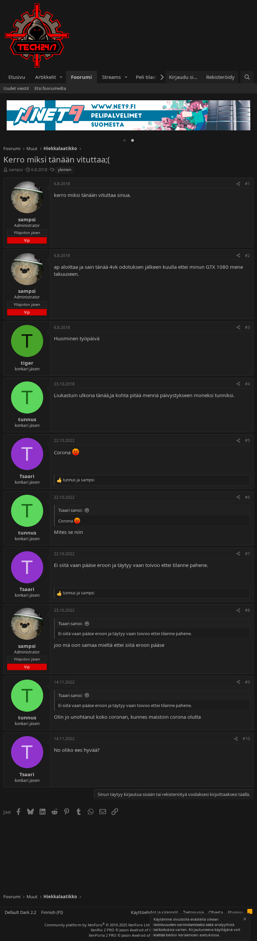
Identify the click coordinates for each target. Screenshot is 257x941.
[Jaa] (238, 184)
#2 (247, 255)
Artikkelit (45, 77)
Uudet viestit (16, 88)
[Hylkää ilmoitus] (244, 920)
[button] (61, 77)
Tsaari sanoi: (70, 510)
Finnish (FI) (52, 912)
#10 (246, 738)
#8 (247, 610)
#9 (247, 682)
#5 (247, 440)
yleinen (64, 169)
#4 (247, 384)
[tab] (124, 140)
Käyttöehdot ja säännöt (154, 912)
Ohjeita (215, 912)
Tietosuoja (193, 912)
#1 (247, 184)
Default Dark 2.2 (20, 912)
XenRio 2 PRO (102, 929)
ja (78, 480)
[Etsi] (247, 77)
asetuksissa (209, 934)
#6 (247, 497)
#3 (247, 327)
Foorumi (81, 77)
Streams (111, 77)
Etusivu (16, 77)
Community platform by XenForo (98, 924)
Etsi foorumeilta (50, 88)
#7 (247, 554)
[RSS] (250, 912)
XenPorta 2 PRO (102, 935)
